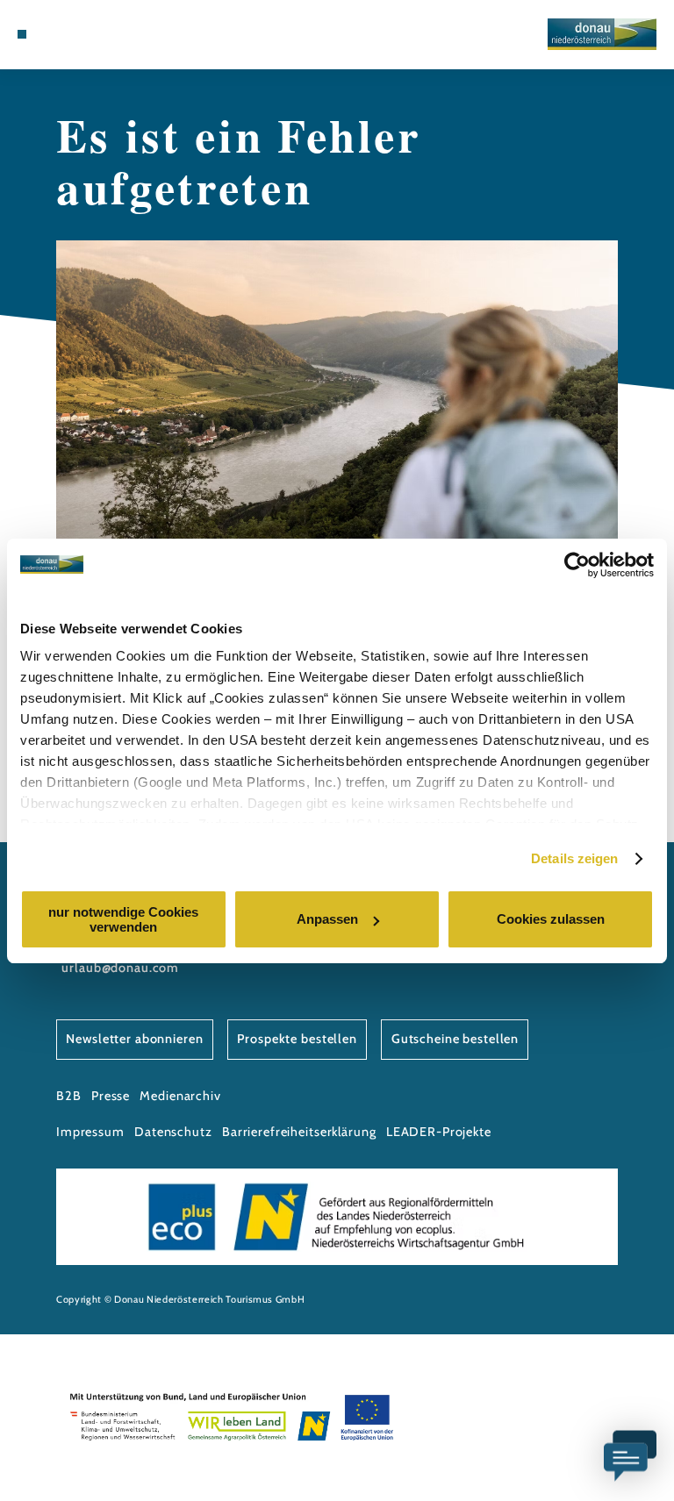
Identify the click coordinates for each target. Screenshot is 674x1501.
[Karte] (70, 34)
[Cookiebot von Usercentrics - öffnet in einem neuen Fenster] (577, 565)
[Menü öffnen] (22, 34)
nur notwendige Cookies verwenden (123, 919)
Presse (110, 1096)
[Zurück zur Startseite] (602, 33)
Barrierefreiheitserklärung (299, 1132)
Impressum (90, 1132)
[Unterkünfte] (54, 34)
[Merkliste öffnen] (86, 34)
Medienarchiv (180, 1096)
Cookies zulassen (551, 918)
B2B (69, 1096)
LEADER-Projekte (438, 1132)
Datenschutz (173, 1132)
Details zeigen (574, 858)
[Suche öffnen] (103, 34)
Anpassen (327, 918)
